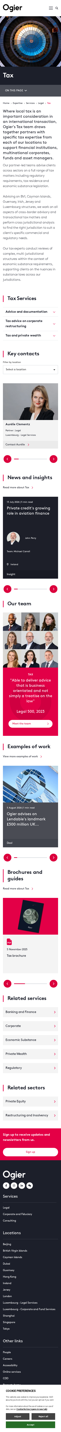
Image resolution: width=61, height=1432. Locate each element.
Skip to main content (19, 3)
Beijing (7, 1244)
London (7, 1296)
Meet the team (21, 724)
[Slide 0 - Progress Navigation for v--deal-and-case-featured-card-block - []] (15, 857)
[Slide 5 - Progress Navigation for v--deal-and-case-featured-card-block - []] (32, 857)
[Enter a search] (56, 8)
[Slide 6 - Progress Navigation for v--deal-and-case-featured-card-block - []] (35, 857)
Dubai (6, 1264)
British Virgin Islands (15, 1251)
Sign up (30, 1152)
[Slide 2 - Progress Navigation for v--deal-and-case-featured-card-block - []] (22, 857)
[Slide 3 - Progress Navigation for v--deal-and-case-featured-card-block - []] (25, 857)
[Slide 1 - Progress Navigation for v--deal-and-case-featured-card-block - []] (18, 857)
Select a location (16, 369)
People (7, 1352)
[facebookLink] (6, 1185)
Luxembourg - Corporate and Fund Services (29, 1309)
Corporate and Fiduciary (17, 1214)
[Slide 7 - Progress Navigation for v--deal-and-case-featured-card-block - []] (38, 857)
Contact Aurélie (15, 444)
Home (6, 103)
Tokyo (6, 1329)
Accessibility (10, 1365)
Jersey (6, 1290)
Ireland (7, 1283)
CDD (5, 1378)
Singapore (9, 1322)
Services (30, 103)
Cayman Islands (12, 1257)
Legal (41, 103)
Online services (12, 1372)
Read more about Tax (16, 487)
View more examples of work (20, 756)
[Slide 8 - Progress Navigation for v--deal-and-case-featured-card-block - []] (42, 857)
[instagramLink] (14, 1185)
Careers (7, 1359)
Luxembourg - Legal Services (20, 1303)
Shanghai (9, 1316)
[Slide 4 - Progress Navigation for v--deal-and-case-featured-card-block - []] (28, 857)
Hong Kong (9, 1277)
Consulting (9, 1221)
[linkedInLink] (22, 1185)
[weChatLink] (29, 1185)
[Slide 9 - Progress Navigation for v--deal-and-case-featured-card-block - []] (45, 857)
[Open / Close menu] (51, 8)
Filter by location (12, 362)
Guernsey (8, 1270)
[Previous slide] (7, 459)
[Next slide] (53, 459)
